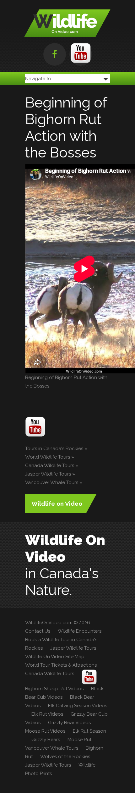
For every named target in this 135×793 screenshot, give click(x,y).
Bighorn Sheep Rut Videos (54, 688)
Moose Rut (79, 739)
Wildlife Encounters (79, 631)
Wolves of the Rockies (65, 756)
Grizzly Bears (45, 739)
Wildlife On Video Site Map (54, 656)
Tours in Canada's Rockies (54, 448)
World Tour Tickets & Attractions (61, 665)
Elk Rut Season (89, 731)
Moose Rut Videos (45, 731)
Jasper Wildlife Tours (48, 474)
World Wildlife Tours (47, 457)
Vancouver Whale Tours (51, 482)
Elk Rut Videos (47, 714)
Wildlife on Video (56, 503)
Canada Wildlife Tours (49, 465)
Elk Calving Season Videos (77, 705)
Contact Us (37, 631)
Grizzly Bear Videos (69, 722)
